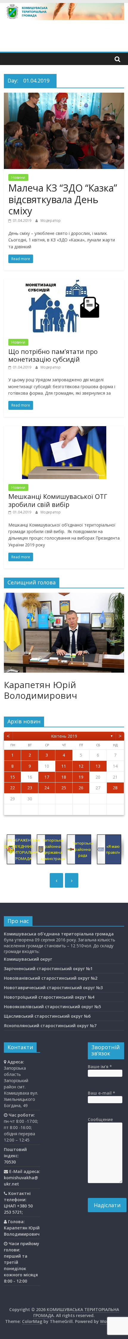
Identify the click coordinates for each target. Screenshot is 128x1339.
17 (46, 777)
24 (46, 788)
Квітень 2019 (64, 736)
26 (81, 788)
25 (63, 788)
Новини (18, 177)
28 (115, 788)
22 (12, 788)
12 (81, 766)
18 (63, 777)
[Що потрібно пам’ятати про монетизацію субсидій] (64, 283)
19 (81, 777)
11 (63, 766)
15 (12, 777)
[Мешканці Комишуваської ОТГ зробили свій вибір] (64, 429)
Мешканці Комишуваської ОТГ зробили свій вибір (57, 500)
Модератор (50, 220)
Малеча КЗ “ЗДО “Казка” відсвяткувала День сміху (62, 199)
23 (29, 788)
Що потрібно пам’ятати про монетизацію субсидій (53, 355)
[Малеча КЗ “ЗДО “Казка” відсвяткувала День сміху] (64, 96)
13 (98, 766)
